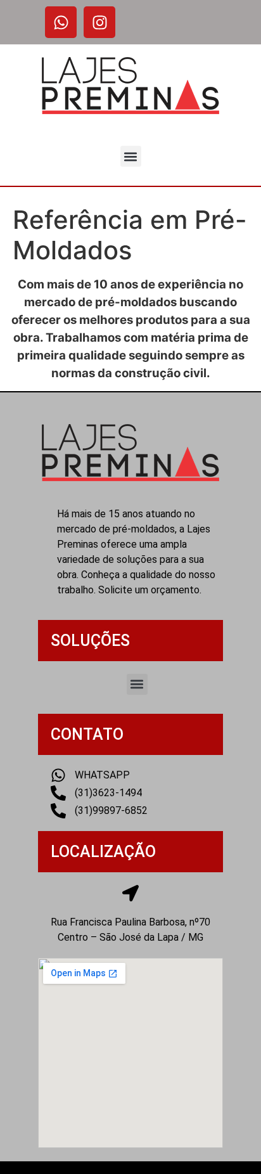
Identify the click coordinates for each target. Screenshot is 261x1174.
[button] (130, 156)
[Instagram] (99, 22)
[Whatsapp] (61, 22)
